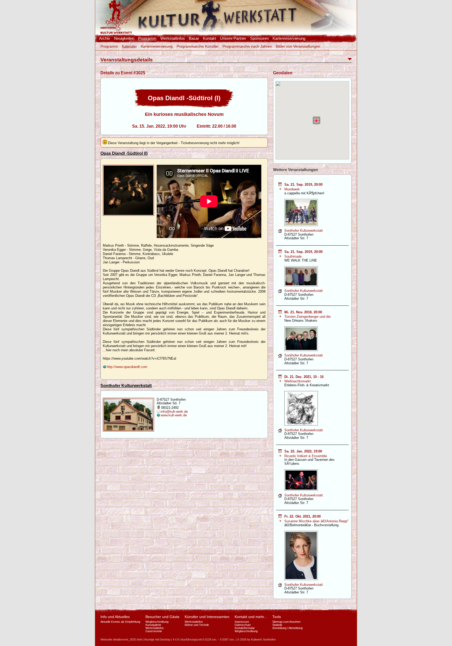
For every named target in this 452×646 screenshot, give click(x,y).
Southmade (293, 256)
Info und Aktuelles (115, 617)
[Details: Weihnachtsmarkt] (280, 381)
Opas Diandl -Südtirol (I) (124, 153)
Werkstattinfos (172, 38)
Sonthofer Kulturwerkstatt (126, 385)
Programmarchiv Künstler (198, 46)
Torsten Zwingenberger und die (307, 317)
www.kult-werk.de (174, 415)
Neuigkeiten (124, 38)
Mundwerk (292, 189)
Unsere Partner (233, 38)
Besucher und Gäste (162, 617)
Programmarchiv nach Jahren (247, 46)
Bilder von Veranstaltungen (298, 46)
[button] (316, 120)
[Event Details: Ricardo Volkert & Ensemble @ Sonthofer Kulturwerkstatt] (280, 452)
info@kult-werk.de (174, 411)
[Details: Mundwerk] (280, 189)
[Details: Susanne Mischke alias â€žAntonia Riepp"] (280, 521)
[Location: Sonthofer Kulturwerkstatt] (280, 232)
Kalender (129, 46)
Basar (194, 38)
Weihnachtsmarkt (297, 381)
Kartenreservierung (289, 38)
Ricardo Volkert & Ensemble (305, 456)
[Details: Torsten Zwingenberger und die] (280, 317)
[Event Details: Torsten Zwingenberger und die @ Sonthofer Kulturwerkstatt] (280, 312)
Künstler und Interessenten (207, 617)
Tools (276, 617)
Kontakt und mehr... (251, 617)
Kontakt (209, 38)
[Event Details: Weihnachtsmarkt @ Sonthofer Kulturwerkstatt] (280, 377)
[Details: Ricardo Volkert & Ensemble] (280, 456)
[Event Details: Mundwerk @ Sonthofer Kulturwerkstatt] (280, 185)
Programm (147, 38)
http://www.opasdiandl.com (127, 367)
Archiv (104, 38)
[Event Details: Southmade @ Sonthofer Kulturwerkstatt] (280, 252)
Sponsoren (259, 38)
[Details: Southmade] (280, 256)
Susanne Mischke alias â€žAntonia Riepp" (316, 521)
